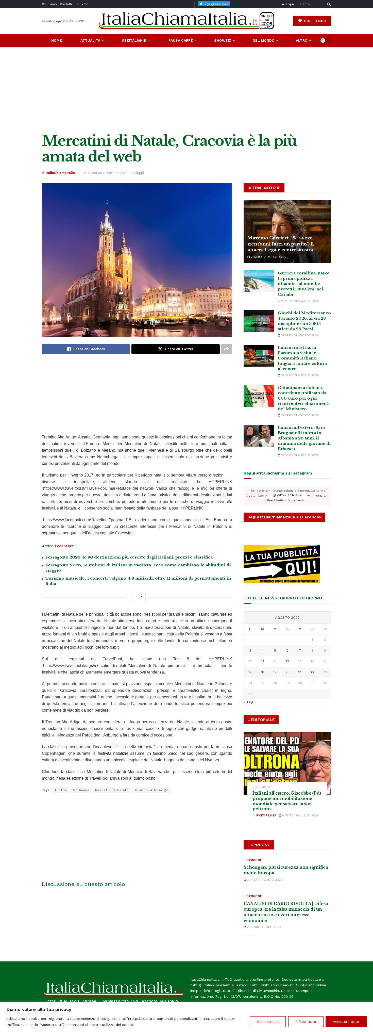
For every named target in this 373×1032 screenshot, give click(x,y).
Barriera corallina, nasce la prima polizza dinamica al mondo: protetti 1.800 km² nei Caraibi (304, 284)
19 (275, 672)
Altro (302, 40)
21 (299, 672)
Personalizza (268, 1022)
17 (250, 672)
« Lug (248, 702)
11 (262, 661)
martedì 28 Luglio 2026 (300, 815)
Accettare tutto (346, 1022)
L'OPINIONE (253, 860)
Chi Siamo (49, 4)
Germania (81, 790)
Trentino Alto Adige (151, 790)
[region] (186, 1017)
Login (289, 4)
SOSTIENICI (314, 21)
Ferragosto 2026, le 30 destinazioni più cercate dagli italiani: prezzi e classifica (129, 557)
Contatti (66, 4)
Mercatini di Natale (112, 790)
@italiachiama (289, 495)
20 (287, 672)
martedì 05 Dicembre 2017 (105, 173)
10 (250, 661)
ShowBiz (222, 40)
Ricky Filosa (266, 815)
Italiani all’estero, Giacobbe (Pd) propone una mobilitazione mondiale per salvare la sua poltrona (286, 801)
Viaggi (138, 173)
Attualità (90, 40)
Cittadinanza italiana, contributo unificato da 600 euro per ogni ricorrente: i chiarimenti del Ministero (304, 398)
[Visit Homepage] (186, 21)
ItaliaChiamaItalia (60, 173)
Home (56, 40)
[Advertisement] (186, 89)
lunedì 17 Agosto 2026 (264, 879)
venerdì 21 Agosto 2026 (269, 257)
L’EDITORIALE (261, 786)
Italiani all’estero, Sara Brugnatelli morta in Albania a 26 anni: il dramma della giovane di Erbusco (304, 438)
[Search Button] (328, 4)
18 (262, 672)
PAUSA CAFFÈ (180, 40)
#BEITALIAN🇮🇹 (134, 40)
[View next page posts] (142, 597)
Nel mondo (264, 40)
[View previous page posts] (132, 597)
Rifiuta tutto (305, 1022)
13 (287, 661)
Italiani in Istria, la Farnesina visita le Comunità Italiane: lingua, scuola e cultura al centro (302, 358)
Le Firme (81, 4)
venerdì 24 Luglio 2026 (264, 927)
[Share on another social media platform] (226, 349)
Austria (61, 790)
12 (275, 661)
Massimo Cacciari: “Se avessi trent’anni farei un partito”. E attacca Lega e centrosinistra (280, 244)
